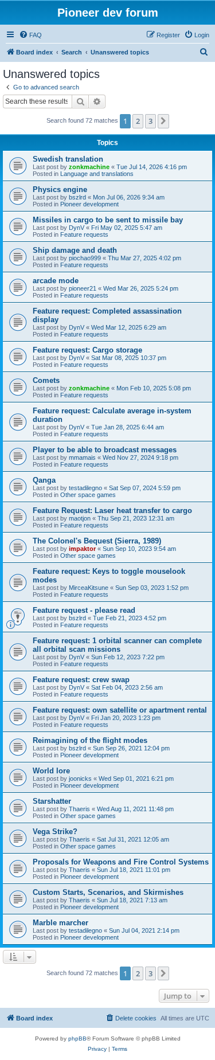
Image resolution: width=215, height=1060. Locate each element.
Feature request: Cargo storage (87, 350)
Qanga (44, 480)
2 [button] (138, 121)
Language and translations (97, 173)
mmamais (82, 457)
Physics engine (60, 189)
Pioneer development (89, 204)
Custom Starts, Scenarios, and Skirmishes (108, 892)
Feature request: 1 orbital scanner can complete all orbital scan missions (117, 645)
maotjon (80, 518)
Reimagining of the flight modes (90, 740)
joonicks (80, 778)
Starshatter (52, 801)
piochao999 (85, 258)
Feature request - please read (84, 610)
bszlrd (77, 197)
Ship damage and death (75, 250)
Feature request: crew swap (81, 679)
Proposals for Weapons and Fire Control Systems (121, 862)
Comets (46, 380)
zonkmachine (89, 166)
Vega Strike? (55, 831)
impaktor (82, 548)
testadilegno (85, 487)
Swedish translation (68, 159)
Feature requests (84, 234)
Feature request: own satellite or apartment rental (120, 710)
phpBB (77, 1038)
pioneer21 (82, 288)
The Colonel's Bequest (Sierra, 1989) (97, 541)
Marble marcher (60, 922)
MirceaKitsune (88, 587)
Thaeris (79, 808)
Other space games (88, 494)
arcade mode (56, 280)
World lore (51, 770)
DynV (76, 227)
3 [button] (150, 121)
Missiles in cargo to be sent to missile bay (108, 220)
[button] (163, 121)
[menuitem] (30, 35)
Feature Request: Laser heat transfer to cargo (112, 510)
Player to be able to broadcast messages (105, 449)
